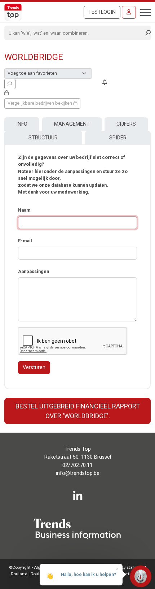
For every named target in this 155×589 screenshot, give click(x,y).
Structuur (43, 138)
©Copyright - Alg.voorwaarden (38, 567)
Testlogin (102, 12)
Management (72, 124)
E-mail (25, 240)
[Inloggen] (129, 12)
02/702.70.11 (77, 465)
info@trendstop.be (77, 473)
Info (21, 124)
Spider (118, 138)
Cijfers (126, 124)
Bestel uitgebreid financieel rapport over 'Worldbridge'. (77, 411)
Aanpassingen (33, 271)
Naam (24, 210)
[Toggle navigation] (143, 11)
